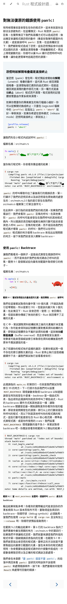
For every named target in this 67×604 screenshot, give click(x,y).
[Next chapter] (57, 584)
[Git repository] (62, 4)
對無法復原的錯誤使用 (29, 20)
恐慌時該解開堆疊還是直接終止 (27, 72)
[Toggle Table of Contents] (4, 4)
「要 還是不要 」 (39, 558)
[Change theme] (10, 4)
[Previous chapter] (10, 584)
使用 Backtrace (19, 248)
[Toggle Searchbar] (17, 4)
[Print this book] (57, 4)
